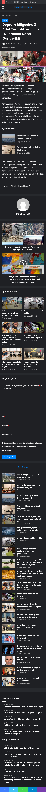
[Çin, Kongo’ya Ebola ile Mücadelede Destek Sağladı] (12, 354)
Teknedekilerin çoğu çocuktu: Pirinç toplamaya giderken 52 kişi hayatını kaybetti (30, 562)
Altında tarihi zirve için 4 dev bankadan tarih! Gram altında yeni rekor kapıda (30, 573)
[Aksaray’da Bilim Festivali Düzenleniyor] (8, 681)
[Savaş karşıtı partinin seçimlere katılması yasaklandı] (8, 551)
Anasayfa (7, 15)
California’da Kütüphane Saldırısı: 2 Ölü (28, 636)
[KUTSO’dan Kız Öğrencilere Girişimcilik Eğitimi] (8, 488)
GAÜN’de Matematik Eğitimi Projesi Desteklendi (29, 669)
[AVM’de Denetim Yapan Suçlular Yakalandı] (34, 354)
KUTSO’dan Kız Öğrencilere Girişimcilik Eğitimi (28, 486)
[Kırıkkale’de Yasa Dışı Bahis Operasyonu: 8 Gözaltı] (8, 617)
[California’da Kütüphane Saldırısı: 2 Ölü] (8, 638)
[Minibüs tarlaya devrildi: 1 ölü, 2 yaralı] (34, 327)
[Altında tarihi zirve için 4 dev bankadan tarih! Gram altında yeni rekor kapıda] (8, 574)
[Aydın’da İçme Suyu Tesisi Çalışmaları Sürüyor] (8, 477)
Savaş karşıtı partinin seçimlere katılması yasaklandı (26, 551)
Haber (14, 15)
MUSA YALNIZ (10, 44)
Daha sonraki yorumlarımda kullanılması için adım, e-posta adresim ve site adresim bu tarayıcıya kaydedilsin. (22, 446)
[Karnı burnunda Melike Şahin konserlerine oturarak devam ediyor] (8, 649)
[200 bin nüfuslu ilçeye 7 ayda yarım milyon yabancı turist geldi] (12, 303)
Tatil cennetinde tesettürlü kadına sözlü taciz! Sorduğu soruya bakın (12, 338)
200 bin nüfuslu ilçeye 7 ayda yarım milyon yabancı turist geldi (12, 313)
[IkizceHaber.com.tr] (23, 7)
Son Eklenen (23, 467)
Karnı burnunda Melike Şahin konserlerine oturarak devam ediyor (29, 648)
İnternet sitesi (7, 434)
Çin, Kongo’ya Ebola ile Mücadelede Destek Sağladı (11, 364)
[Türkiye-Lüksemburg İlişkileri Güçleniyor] (8, 149)
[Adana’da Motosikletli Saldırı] (34, 303)
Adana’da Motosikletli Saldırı (33, 312)
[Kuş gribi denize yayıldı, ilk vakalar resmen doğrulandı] (8, 531)
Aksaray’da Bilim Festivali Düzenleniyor (28, 679)
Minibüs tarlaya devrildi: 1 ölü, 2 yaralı (33, 336)
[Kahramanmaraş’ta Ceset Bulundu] (8, 660)
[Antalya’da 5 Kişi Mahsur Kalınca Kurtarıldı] (8, 138)
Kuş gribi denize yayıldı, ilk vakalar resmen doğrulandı (29, 529)
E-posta (5, 425)
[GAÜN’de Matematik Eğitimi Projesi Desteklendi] (8, 671)
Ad (3, 417)
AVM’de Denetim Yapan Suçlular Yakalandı (31, 364)
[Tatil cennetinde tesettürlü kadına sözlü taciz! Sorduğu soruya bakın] (12, 327)
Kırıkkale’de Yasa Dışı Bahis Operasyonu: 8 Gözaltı (28, 615)
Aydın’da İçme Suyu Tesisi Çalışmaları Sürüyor (28, 475)
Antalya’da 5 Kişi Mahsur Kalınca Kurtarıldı (21, 2)
